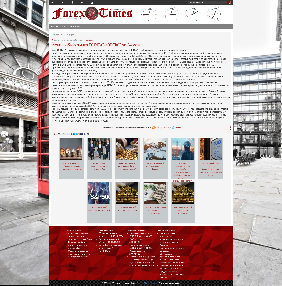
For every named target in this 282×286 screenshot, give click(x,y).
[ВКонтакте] (72, 133)
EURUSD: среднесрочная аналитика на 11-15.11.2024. (155, 210)
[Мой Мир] (81, 133)
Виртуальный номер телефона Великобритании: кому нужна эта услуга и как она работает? (211, 169)
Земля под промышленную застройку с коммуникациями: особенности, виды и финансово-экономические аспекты (183, 172)
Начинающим (58, 26)
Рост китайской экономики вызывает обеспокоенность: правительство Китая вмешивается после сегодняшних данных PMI (172, 255)
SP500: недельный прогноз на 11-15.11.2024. (111, 235)
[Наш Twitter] (63, 2)
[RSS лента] (82, 2)
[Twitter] (75, 133)
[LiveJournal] (84, 133)
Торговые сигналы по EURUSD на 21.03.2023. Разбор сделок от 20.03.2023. (141, 249)
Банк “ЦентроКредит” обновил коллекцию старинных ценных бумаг (71, 166)
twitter (177, 127)
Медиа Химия (150, 283)
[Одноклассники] (78, 133)
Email (165, 127)
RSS (157, 127)
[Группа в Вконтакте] (52, 2)
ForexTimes (89, 40)
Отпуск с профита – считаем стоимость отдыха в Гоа (99, 166)
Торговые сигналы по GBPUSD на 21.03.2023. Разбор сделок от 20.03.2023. (141, 237)
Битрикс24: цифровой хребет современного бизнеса (155, 166)
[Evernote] (87, 133)
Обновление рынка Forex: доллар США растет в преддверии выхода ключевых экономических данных (172, 271)
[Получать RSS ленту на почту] (92, 2)
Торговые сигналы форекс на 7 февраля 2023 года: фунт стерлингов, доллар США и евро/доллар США (142, 261)
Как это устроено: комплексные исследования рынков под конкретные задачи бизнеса (172, 239)
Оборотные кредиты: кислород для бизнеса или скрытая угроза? (127, 166)
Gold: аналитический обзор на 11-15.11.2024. (110, 240)
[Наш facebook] (72, 2)
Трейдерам (74, 26)
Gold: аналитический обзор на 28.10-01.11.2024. (183, 210)
